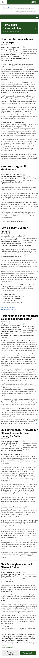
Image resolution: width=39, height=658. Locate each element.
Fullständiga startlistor (8, 307)
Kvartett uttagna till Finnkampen (13, 168)
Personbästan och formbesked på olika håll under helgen (19, 317)
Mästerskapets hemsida (8, 309)
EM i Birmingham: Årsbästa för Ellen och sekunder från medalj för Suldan (19, 433)
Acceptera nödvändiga (10, 653)
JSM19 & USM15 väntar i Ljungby (15, 229)
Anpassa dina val (7, 648)
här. (36, 423)
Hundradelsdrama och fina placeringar (17, 40)
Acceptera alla (28, 653)
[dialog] (19, 644)
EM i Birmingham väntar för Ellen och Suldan (18, 565)
